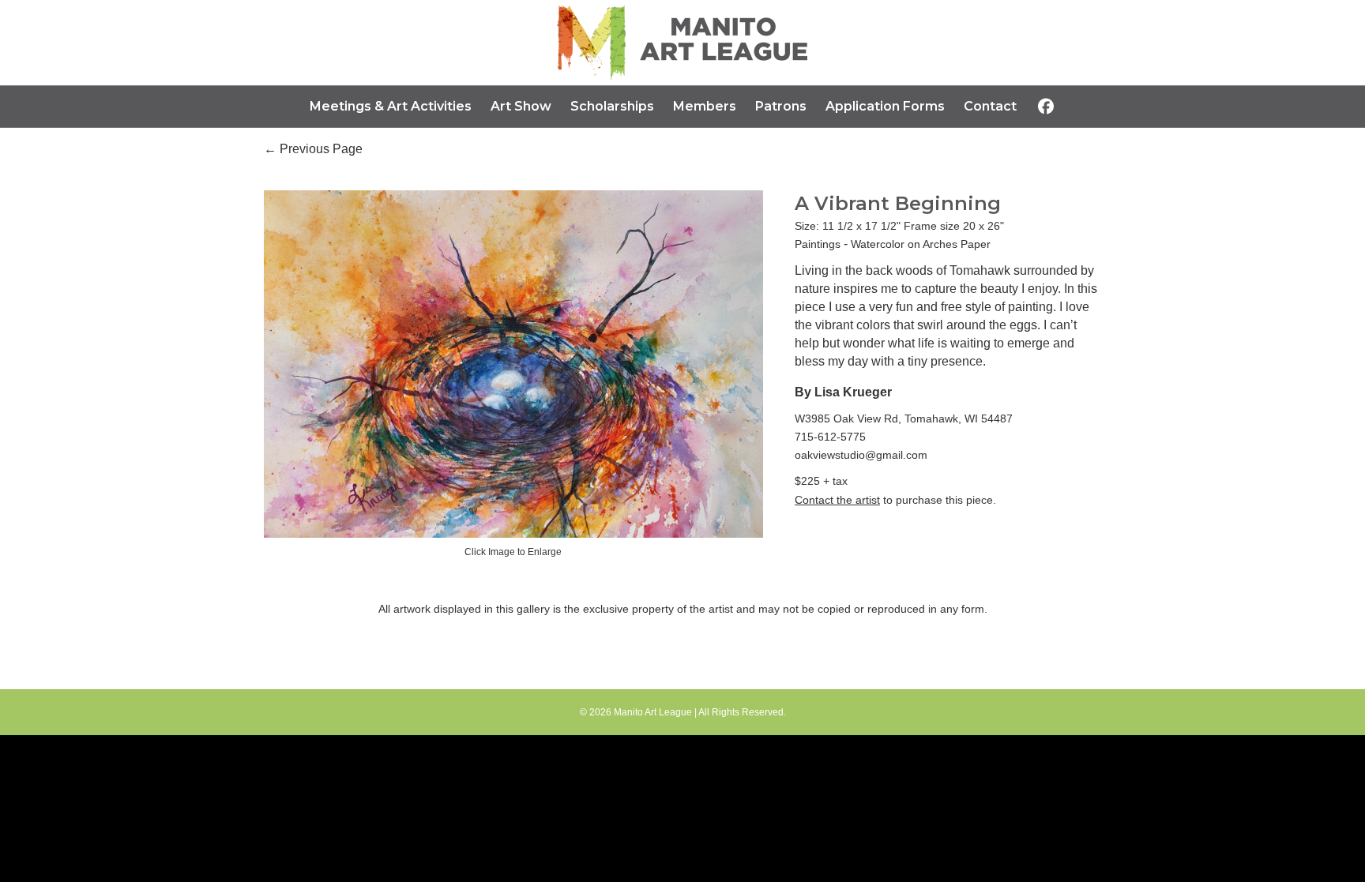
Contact (990, 106)
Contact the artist (837, 500)
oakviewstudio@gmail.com (861, 455)
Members (704, 106)
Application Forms (885, 106)
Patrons (781, 106)
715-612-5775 (830, 436)
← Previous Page (313, 149)
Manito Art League (653, 712)
